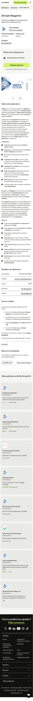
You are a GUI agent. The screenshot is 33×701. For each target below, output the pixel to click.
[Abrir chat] (29, 695)
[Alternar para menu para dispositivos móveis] (30, 3)
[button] (15, 635)
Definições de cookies (10, 690)
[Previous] (13, 98)
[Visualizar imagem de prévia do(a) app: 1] (13, 84)
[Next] (20, 98)
